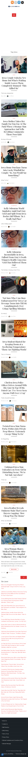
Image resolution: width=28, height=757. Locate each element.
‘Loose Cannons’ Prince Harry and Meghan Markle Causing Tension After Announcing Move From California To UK (13, 638)
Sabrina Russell (14, 523)
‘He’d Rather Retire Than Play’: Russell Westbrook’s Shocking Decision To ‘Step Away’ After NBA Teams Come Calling (13, 652)
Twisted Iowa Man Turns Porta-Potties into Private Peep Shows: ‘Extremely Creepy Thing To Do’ (14, 430)
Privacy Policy (5, 737)
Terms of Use (5, 733)
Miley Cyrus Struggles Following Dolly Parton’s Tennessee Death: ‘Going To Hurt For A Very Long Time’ (13, 586)
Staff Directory (5, 727)
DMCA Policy (5, 730)
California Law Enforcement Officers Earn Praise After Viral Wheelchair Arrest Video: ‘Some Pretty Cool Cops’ (13, 680)
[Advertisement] (14, 33)
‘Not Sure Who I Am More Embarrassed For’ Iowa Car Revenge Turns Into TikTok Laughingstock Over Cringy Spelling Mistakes (14, 303)
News (14, 74)
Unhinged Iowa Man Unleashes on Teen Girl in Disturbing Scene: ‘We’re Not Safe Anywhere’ (14, 471)
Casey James (13, 272)
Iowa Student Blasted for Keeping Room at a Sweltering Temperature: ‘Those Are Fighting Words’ (14, 345)
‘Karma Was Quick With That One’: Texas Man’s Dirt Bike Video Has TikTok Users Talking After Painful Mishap (13, 692)
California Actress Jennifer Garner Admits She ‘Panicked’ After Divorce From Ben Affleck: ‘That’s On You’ (13, 614)
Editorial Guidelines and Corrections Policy (12, 740)
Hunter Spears (12, 142)
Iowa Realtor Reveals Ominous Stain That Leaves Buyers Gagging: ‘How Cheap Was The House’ (14, 512)
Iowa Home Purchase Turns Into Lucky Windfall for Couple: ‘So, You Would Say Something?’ (14, 171)
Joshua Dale (10, 572)
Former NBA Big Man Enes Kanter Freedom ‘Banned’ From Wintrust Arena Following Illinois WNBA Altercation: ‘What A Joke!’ (13, 600)
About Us (4, 720)
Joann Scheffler (13, 226)
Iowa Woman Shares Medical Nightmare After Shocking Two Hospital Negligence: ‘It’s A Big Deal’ (14, 552)
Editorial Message (6, 743)
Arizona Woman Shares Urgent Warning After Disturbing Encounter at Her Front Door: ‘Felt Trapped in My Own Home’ (14, 699)
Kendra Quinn (11, 183)
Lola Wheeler (11, 96)
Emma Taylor (13, 316)
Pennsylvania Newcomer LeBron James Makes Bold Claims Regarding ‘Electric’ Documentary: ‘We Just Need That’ (13, 659)
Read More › (14, 569)
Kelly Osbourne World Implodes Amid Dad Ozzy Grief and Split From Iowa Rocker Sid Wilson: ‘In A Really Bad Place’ (14, 213)
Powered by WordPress (7, 753)
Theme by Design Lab (20, 753)
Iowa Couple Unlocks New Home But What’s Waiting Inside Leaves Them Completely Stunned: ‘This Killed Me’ (14, 83)
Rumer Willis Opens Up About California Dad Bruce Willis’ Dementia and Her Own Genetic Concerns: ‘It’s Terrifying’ (13, 626)
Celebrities (14, 205)
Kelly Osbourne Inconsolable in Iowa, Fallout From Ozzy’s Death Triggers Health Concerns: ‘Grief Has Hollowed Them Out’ (14, 258)
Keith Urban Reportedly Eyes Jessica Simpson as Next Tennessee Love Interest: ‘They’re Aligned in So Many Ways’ (13, 607)
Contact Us (5, 724)
